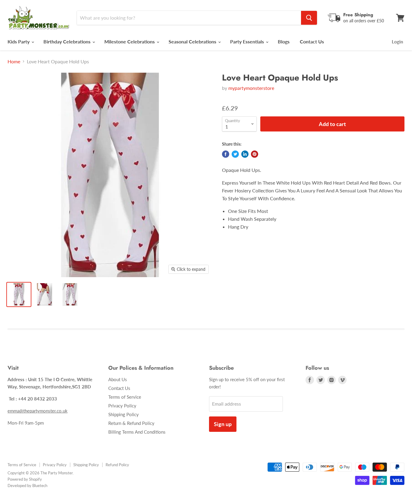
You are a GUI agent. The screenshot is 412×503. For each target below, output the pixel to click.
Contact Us (312, 41)
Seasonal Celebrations (193, 41)
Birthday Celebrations (67, 41)
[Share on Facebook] (225, 154)
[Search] (309, 18)
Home (14, 61)
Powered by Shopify (25, 479)
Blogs (284, 41)
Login (397, 41)
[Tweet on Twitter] (235, 154)
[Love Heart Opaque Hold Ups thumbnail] (19, 294)
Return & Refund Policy (131, 423)
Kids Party (19, 41)
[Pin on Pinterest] (254, 154)
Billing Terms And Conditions (137, 432)
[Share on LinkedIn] (245, 154)
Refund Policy (117, 464)
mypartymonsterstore (251, 88)
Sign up (223, 424)
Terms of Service (124, 397)
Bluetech (39, 485)
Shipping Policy (123, 414)
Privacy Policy (122, 405)
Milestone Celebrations (130, 41)
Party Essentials (247, 41)
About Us (117, 379)
